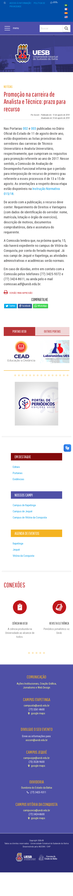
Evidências (18, 479)
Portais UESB (19, 331)
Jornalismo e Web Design (36, 687)
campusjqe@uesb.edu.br (36, 757)
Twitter (11, 306)
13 (60, 375)
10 (49, 375)
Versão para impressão (21, 293)
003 (33, 128)
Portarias (17, 473)
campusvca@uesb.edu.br (36, 810)
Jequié (16, 549)
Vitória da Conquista (23, 555)
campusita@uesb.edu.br (36, 705)
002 (25, 128)
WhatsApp (42, 306)
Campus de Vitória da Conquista (30, 517)
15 (68, 375)
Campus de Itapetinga (24, 505)
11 (53, 375)
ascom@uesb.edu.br (37, 740)
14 (64, 375)
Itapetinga (18, 543)
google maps (38, 713)
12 (56, 375)
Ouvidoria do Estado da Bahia (36, 787)
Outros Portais (52, 331)
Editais (16, 466)
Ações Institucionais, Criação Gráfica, (37, 683)
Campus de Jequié (22, 511)
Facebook (26, 306)
